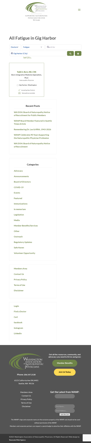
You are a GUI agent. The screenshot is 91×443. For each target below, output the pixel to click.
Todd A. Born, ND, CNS (26, 72)
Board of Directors (22, 182)
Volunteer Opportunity (24, 253)
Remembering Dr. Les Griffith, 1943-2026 (32, 129)
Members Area (20, 268)
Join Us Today (65, 372)
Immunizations (20, 203)
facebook (18, 322)
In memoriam (20, 209)
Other (16, 231)
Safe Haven (19, 247)
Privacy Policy (20, 279)
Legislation (19, 214)
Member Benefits (65, 363)
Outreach (18, 236)
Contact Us (19, 274)
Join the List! (64, 414)
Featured (18, 198)
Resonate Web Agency (17, 440)
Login (16, 306)
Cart (16, 317)
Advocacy (18, 171)
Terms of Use (19, 285)
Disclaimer (19, 290)
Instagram (18, 328)
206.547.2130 (30, 374)
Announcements (21, 176)
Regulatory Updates (23, 242)
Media (17, 220)
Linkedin (18, 333)
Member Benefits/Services (26, 225)
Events (17, 192)
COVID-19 (18, 187)
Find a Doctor (20, 311)
